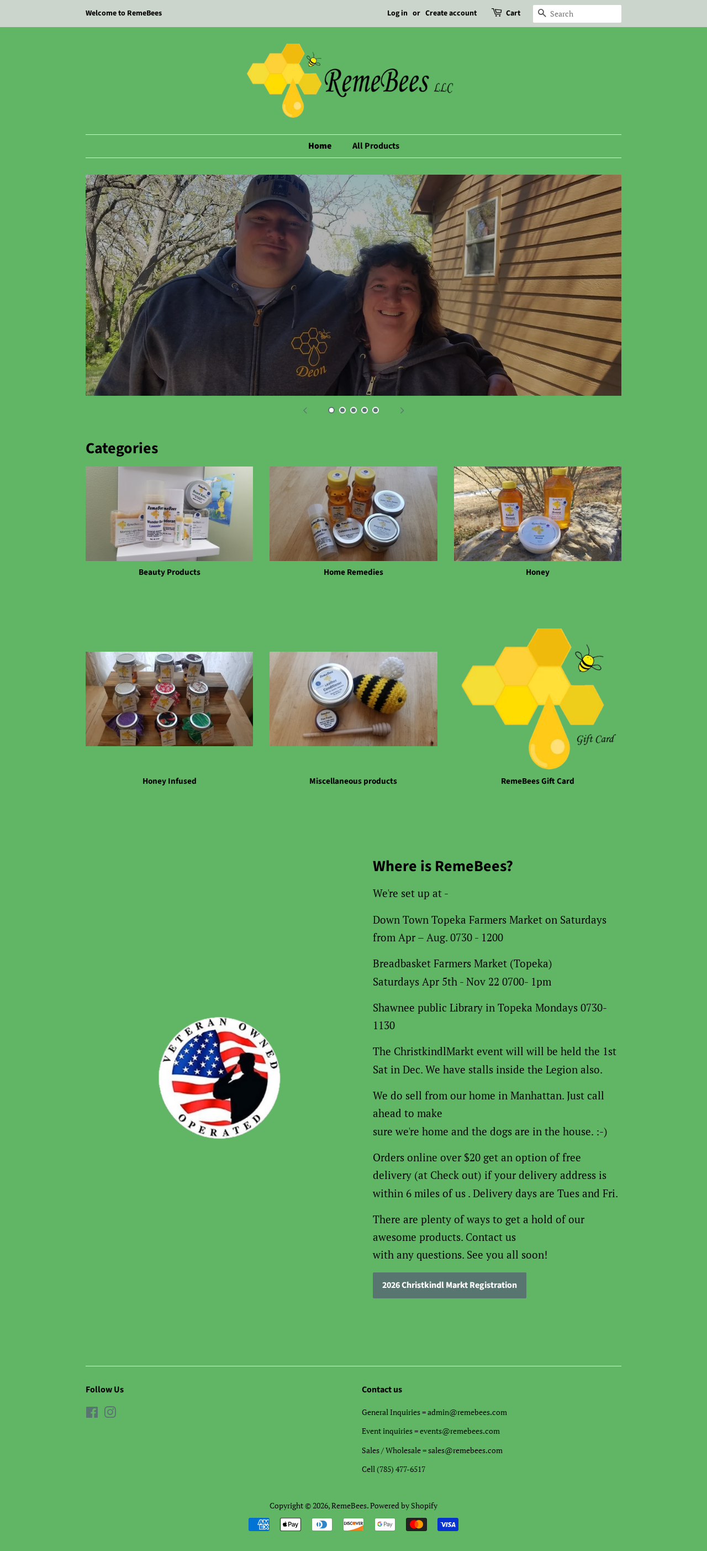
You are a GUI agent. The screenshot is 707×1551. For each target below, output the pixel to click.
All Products (375, 146)
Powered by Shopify (403, 1505)
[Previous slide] (305, 409)
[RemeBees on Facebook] (92, 1414)
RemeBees (349, 1505)
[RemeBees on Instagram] (110, 1414)
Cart (513, 13)
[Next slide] (402, 409)
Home (319, 146)
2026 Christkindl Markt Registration (449, 1285)
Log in (397, 13)
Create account (451, 13)
